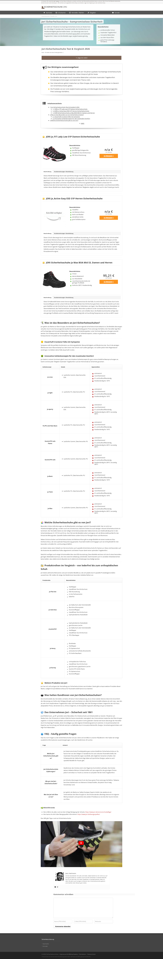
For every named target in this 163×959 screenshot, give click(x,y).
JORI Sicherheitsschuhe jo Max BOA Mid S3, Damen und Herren (74, 113)
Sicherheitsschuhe (45, 16)
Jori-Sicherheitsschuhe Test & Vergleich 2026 (64, 107)
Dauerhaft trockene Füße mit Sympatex (66, 117)
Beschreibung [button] (47, 171)
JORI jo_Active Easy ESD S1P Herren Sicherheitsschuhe (71, 111)
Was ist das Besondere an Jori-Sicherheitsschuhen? (67, 115)
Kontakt (45, 946)
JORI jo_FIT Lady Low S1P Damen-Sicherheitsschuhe (70, 109)
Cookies (57, 1)
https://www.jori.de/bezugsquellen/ (88, 814)
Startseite (46, 944)
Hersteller (52, 16)
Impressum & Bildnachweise (69, 954)
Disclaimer (82, 954)
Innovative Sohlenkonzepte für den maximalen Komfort (71, 119)
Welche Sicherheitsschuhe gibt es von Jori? (64, 120)
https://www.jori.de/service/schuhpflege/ (98, 812)
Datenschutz (91, 954)
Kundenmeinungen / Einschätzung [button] (63, 171)
